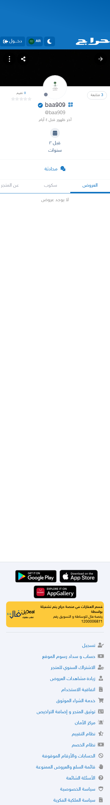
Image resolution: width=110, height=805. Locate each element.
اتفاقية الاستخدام (78, 690)
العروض (90, 186)
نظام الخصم (83, 745)
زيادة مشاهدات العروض (72, 679)
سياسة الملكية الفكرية (74, 800)
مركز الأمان (85, 723)
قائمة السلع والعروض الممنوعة (65, 767)
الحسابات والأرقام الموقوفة (68, 756)
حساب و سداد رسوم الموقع (68, 657)
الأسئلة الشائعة (80, 778)
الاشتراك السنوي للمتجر (73, 668)
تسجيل (88, 646)
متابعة (97, 95)
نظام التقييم (83, 734)
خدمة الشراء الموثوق (75, 701)
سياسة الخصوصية (77, 789)
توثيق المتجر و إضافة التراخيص (66, 712)
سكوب (50, 186)
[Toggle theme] (49, 41)
